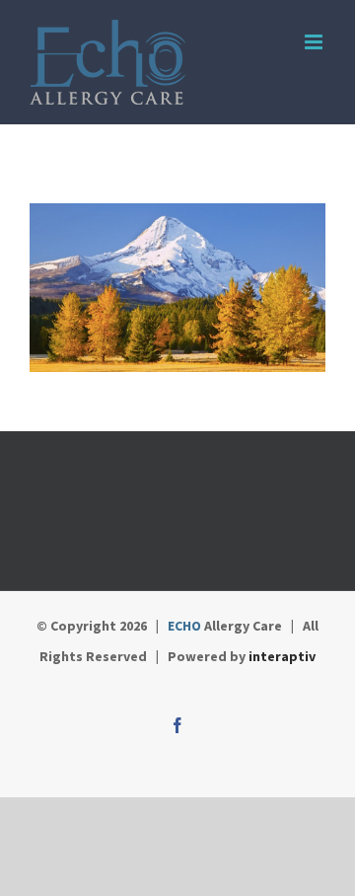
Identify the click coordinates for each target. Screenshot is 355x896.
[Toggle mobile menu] (315, 42)
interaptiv (282, 656)
